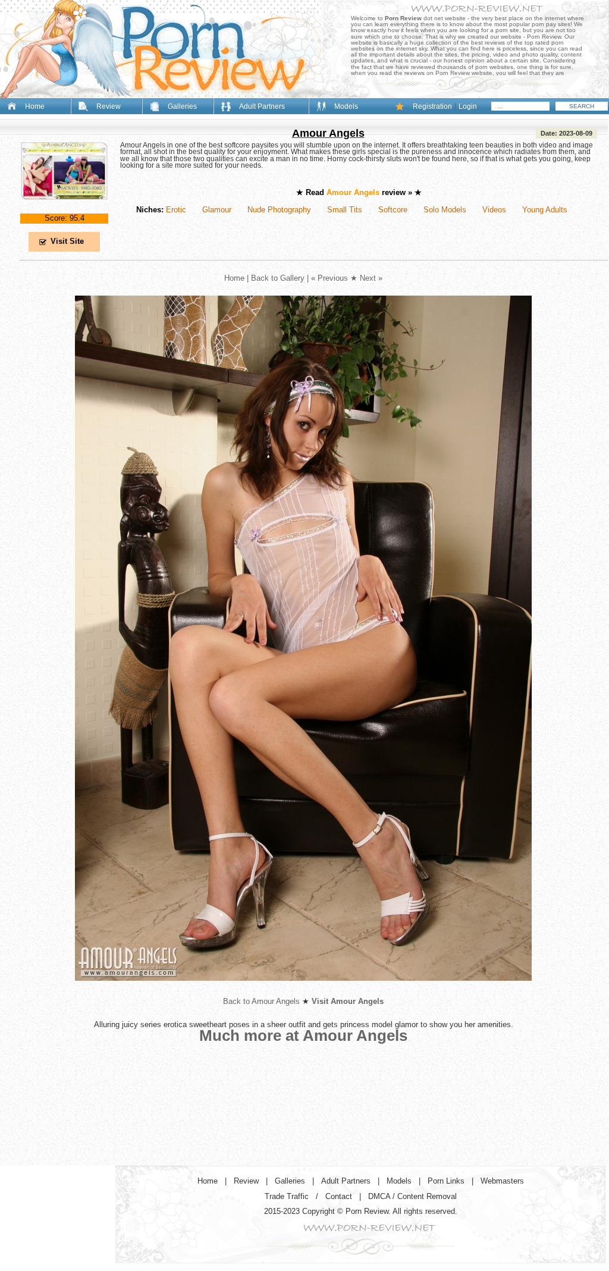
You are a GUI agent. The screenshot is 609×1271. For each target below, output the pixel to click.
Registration (432, 106)
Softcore (392, 209)
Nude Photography (279, 209)
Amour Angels (328, 133)
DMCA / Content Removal (412, 1196)
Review (108, 106)
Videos (494, 209)
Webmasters (502, 1180)
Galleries (182, 106)
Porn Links (446, 1180)
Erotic (176, 209)
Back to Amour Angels (261, 1001)
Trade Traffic (287, 1196)
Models (346, 106)
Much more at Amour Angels (303, 1035)
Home (35, 106)
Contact (338, 1196)
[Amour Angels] (64, 209)
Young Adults (544, 209)
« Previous (329, 278)
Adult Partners (262, 106)
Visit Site (67, 241)
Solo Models (444, 209)
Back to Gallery (277, 278)
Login (468, 106)
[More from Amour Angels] (303, 990)
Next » (371, 278)
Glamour (216, 209)
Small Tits (344, 209)
